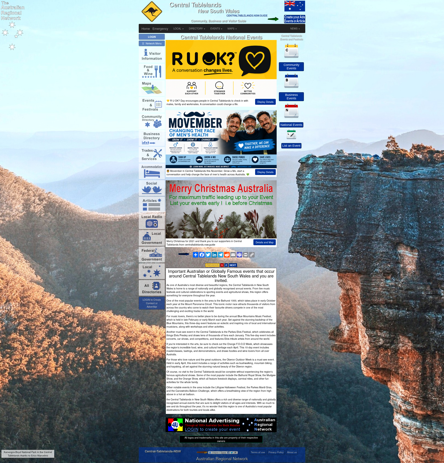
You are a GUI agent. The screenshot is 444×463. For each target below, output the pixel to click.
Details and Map (265, 242)
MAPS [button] (231, 28)
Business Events (291, 96)
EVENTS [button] (215, 28)
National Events (291, 125)
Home (146, 28)
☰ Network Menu (152, 43)
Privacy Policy (276, 452)
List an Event (291, 145)
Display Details (265, 102)
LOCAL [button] (177, 28)
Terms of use (258, 452)
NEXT (233, 265)
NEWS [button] (294, 28)
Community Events (291, 66)
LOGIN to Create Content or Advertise (152, 303)
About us (292, 452)
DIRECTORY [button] (196, 28)
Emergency (160, 28)
